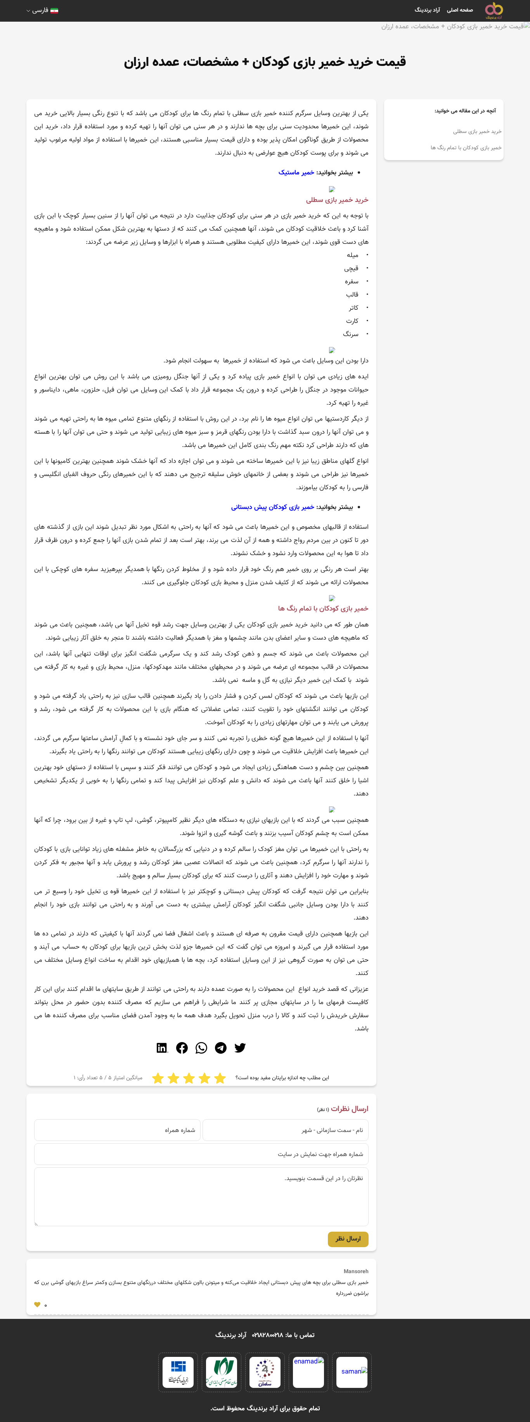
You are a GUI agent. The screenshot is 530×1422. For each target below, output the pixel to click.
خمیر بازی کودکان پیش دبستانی (272, 507)
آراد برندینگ (427, 10)
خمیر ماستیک (296, 173)
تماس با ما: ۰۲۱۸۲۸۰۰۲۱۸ (283, 1336)
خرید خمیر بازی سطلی (477, 132)
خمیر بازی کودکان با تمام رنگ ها (466, 148)
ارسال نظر (348, 1239)
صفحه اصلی (460, 10)
